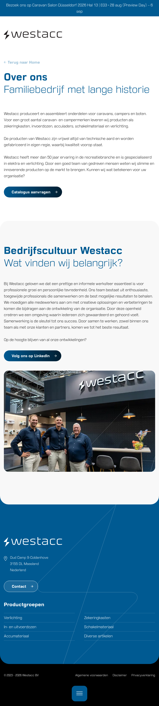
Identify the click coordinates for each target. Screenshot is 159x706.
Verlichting (13, 618)
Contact (19, 586)
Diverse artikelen (98, 636)
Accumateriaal (16, 636)
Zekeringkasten (97, 618)
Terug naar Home (24, 62)
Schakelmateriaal (99, 627)
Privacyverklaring (143, 675)
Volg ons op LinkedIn (31, 356)
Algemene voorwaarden (91, 675)
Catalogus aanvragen (31, 192)
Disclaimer (120, 675)
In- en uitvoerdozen (20, 627)
